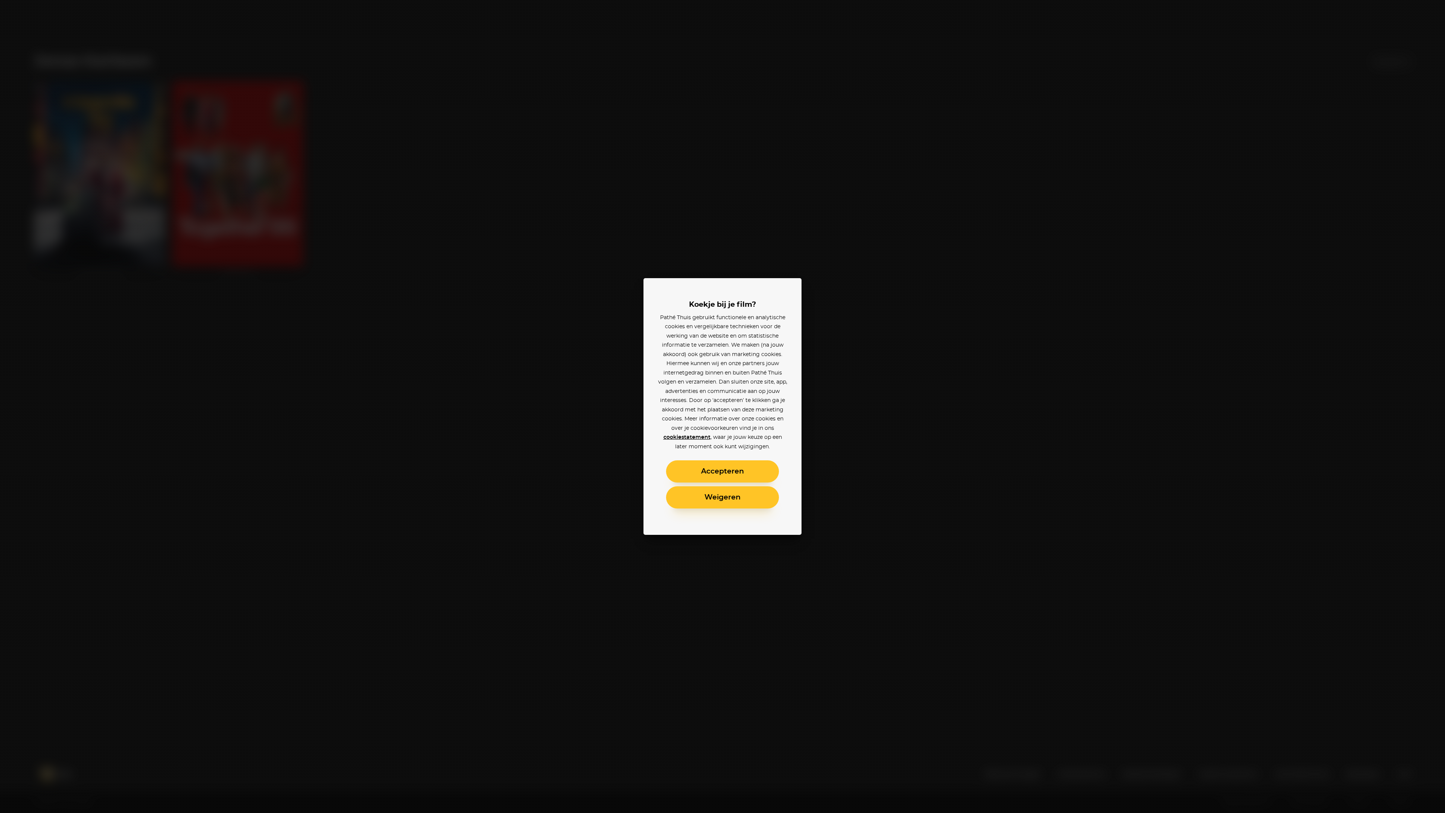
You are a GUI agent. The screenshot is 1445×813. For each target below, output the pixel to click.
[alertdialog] (722, 406)
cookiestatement (686, 437)
